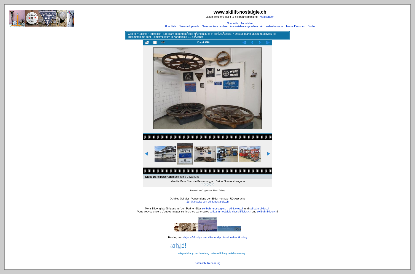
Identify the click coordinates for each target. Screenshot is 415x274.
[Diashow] (163, 42)
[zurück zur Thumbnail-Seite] (147, 42)
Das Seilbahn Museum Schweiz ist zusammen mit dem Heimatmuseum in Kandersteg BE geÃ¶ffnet (202, 35)
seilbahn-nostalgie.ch (214, 208)
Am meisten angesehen (244, 26)
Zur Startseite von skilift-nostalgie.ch (208, 201)
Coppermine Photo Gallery (213, 190)
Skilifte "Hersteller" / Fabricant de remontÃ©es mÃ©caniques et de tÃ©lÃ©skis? (185, 33)
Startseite (232, 23)
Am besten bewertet (272, 26)
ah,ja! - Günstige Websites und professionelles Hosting (215, 237)
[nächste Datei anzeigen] (260, 42)
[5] (213, 184)
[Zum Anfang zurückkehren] (244, 42)
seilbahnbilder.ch (259, 208)
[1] (202, 184)
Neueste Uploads (189, 26)
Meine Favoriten (295, 26)
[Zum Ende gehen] (268, 42)
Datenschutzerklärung (207, 263)
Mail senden (267, 16)
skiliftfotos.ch (236, 208)
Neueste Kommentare (215, 26)
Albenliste (170, 26)
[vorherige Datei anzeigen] (252, 42)
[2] (204, 184)
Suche (311, 26)
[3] (207, 184)
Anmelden (247, 23)
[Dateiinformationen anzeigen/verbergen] (155, 42)
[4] (210, 184)
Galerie (132, 33)
